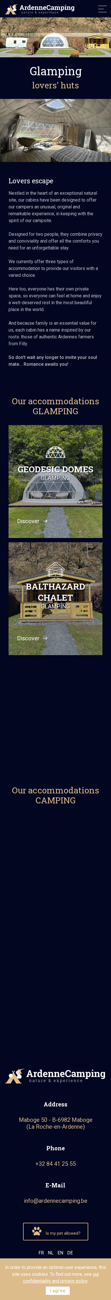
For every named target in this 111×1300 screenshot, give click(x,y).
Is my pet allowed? (62, 1233)
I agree (57, 1290)
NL (51, 1253)
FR (41, 1253)
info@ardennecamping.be (55, 1200)
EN (60, 1253)
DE (70, 1253)
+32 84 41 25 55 (55, 1163)
